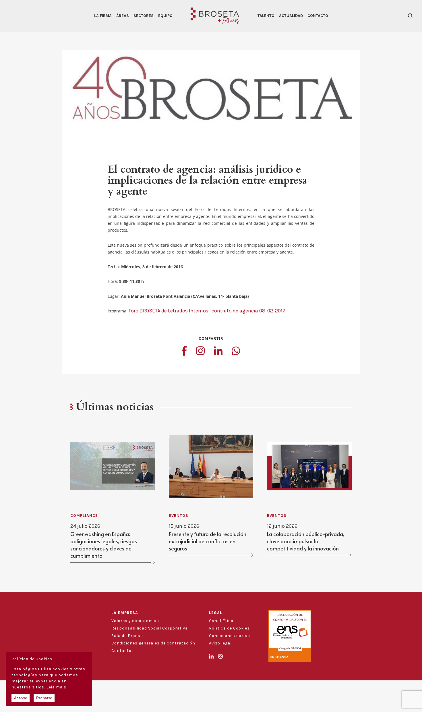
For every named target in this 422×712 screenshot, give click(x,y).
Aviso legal (220, 643)
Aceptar (20, 698)
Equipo (165, 15)
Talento (266, 15)
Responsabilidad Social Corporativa (149, 628)
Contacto (317, 15)
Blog (116, 658)
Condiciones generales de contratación (153, 643)
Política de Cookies (229, 628)
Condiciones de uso (229, 635)
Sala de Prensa (127, 635)
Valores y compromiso (135, 620)
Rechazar (44, 698)
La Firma (103, 15)
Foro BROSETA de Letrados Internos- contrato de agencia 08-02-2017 (207, 311)
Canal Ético (221, 620)
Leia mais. (57, 687)
